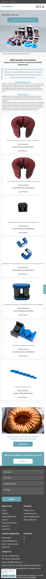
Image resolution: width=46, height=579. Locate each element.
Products (5, 513)
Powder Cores (29, 510)
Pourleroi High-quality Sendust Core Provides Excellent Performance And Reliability (23, 304)
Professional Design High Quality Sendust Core (23, 345)
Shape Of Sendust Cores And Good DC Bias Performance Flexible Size (23, 140)
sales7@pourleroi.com (14, 562)
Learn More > (23, 151)
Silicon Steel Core (30, 520)
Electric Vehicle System (10, 544)
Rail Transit (6, 547)
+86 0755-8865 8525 (12, 559)
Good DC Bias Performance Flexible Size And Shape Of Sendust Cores (23, 181)
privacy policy (9, 572)
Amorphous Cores (30, 513)
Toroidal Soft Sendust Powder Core (23, 386)
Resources (5, 526)
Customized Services (9, 523)
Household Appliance (9, 541)
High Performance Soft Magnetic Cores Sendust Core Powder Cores (23, 222)
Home (4, 510)
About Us (5, 520)
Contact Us (23, 444)
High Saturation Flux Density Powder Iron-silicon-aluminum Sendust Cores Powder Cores (23, 263)
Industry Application (9, 516)
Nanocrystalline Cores (32, 516)
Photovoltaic (6, 538)
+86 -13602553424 (12, 556)
